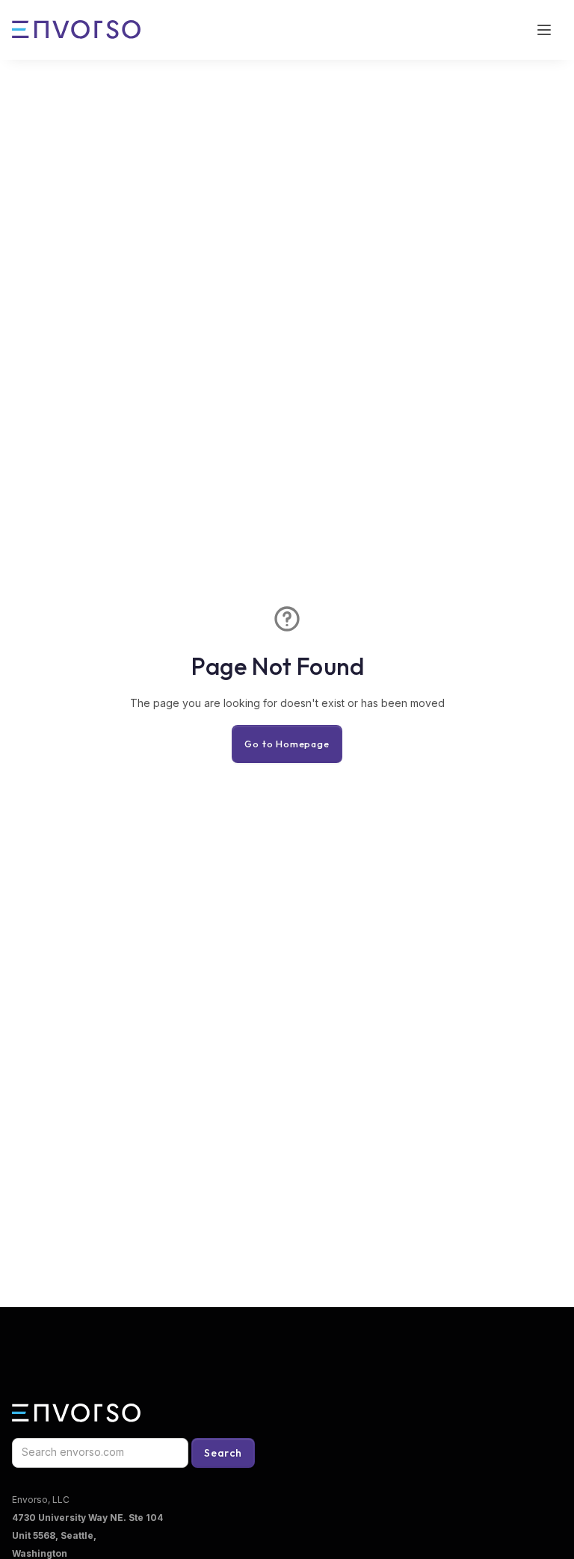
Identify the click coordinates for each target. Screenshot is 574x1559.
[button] (544, 30)
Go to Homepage (286, 744)
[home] (76, 30)
